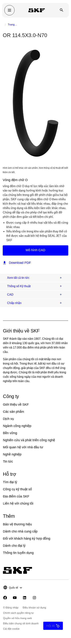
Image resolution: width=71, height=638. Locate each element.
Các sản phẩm (13, 411)
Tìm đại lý (10, 482)
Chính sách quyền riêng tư (18, 612)
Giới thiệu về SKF (16, 404)
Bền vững (10, 433)
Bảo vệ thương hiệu (17, 524)
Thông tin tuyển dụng (18, 553)
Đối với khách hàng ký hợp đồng (26, 538)
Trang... (12, 24)
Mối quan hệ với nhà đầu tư (23, 447)
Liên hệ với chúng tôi (18, 503)
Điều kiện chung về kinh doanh (21, 623)
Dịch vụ (8, 419)
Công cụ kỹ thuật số (17, 489)
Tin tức (8, 461)
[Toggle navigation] (9, 10)
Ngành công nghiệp (17, 426)
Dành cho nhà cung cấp (20, 531)
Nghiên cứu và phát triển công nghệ (29, 440)
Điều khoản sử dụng (34, 607)
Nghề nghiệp (12, 454)
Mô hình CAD (35, 250)
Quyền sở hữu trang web (17, 618)
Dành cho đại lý (14, 545)
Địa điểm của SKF (16, 496)
